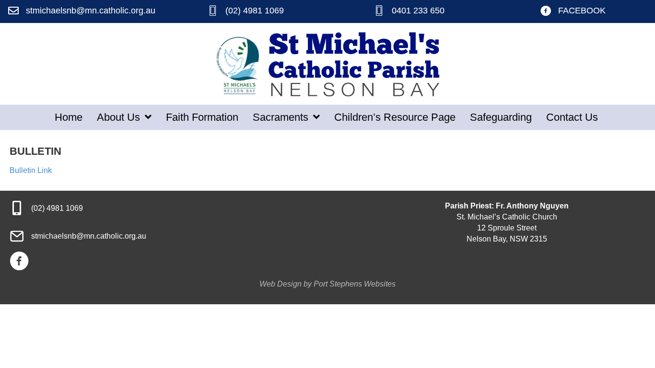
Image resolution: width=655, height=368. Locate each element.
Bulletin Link (31, 170)
